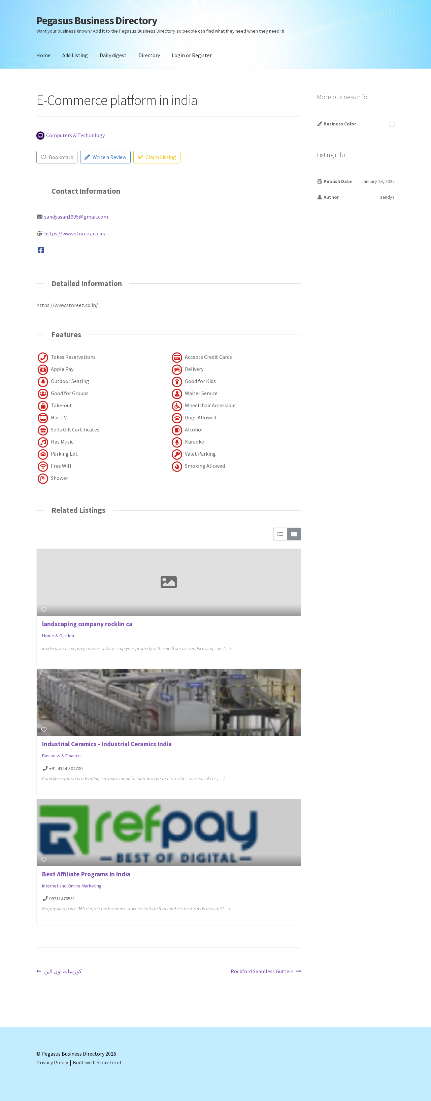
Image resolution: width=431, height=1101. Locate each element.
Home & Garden (58, 636)
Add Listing (75, 55)
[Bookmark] (44, 609)
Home (43, 55)
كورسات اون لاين (63, 971)
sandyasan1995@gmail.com (76, 216)
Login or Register (192, 55)
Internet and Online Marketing (72, 886)
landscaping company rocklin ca (87, 624)
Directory (149, 55)
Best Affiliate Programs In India (86, 874)
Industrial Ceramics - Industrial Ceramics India (107, 744)
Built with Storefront (97, 1062)
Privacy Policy (52, 1062)
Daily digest (113, 55)
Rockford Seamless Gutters (262, 971)
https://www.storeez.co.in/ (75, 233)
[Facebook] (40, 249)
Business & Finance (61, 756)
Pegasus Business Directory (96, 20)
